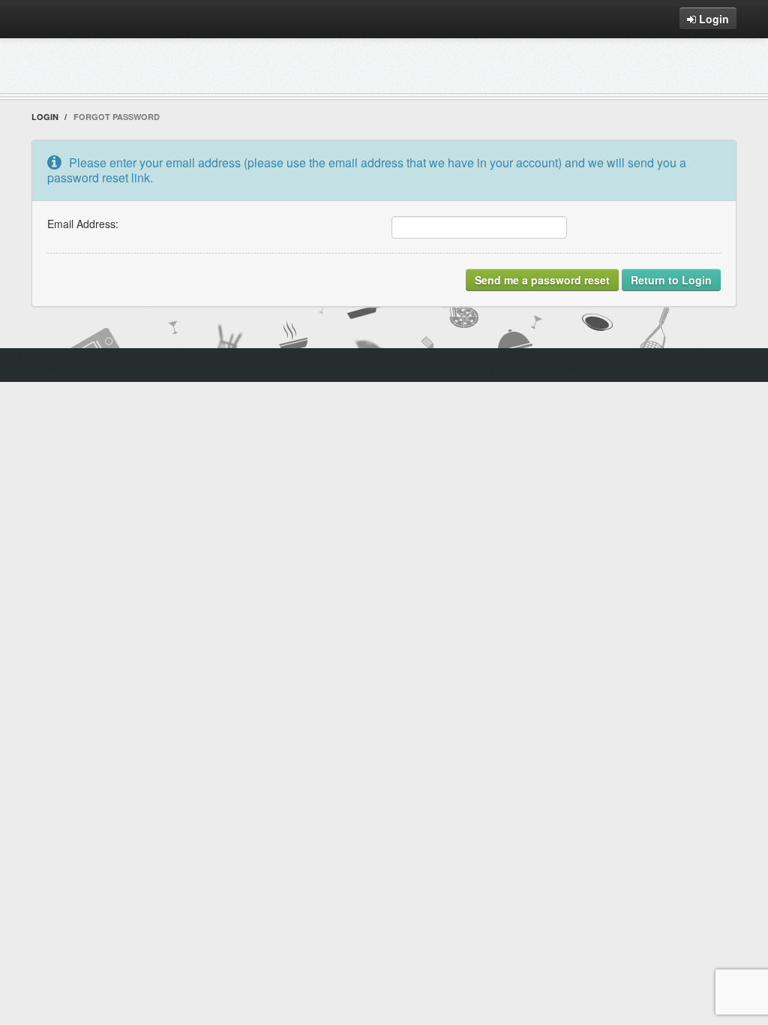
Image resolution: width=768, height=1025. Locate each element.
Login (712, 18)
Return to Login (671, 279)
